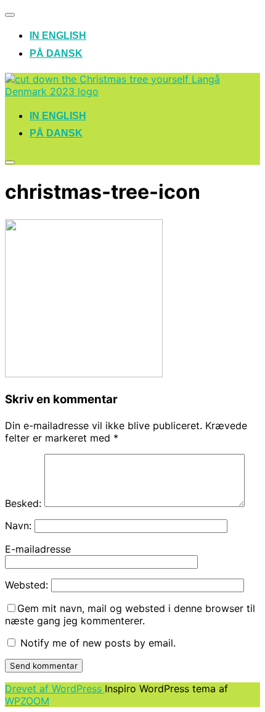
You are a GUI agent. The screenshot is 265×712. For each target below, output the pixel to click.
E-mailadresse (38, 549)
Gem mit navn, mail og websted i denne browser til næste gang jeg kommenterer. (130, 614)
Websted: (26, 585)
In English (58, 35)
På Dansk (56, 53)
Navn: (18, 525)
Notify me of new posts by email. (98, 643)
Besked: (23, 503)
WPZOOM (27, 701)
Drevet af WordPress (55, 688)
